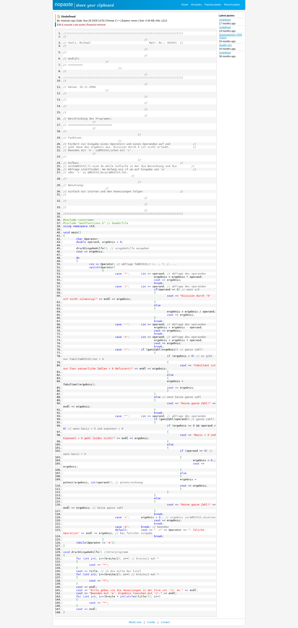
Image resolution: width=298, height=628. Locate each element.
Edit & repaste (64, 24)
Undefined (225, 19)
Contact (165, 622)
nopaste (64, 4)
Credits (151, 622)
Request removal (96, 24)
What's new (135, 622)
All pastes (196, 4)
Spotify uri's (225, 45)
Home (184, 4)
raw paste (79, 24)
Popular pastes (213, 4)
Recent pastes (232, 4)
